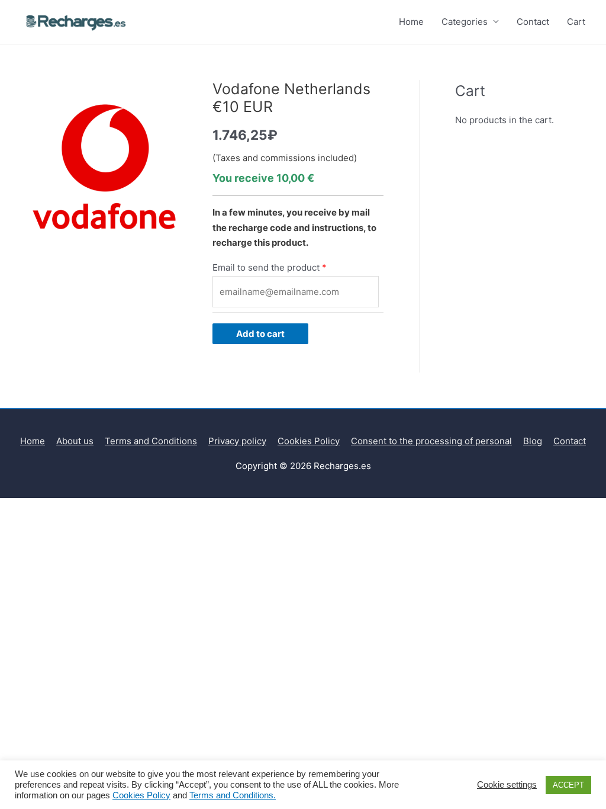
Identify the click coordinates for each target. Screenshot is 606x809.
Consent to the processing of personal (431, 441)
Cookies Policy (309, 441)
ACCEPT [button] (568, 785)
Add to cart (260, 333)
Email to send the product (266, 267)
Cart (576, 21)
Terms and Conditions (151, 441)
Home (411, 21)
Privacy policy (237, 441)
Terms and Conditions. (232, 795)
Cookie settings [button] (507, 784)
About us (75, 441)
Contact (533, 21)
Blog (532, 441)
